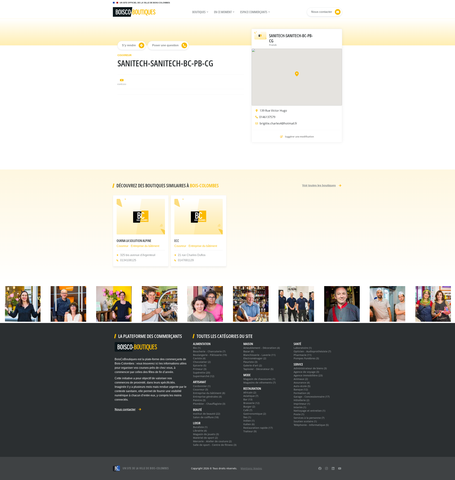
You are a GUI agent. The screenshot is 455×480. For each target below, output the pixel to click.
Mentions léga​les (251, 468)
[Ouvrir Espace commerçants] (269, 12)
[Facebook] (320, 468)
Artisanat (199, 382)
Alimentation (202, 344)
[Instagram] (326, 468)
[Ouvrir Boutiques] (207, 12)
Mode (246, 375)
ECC (176, 240)
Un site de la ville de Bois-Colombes (146, 468)
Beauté (197, 410)
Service (298, 364)
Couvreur (124, 55)
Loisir (196, 423)
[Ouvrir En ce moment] (233, 12)
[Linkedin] (333, 468)
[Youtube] (339, 468)
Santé (297, 344)
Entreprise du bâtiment (145, 245)
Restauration (252, 388)
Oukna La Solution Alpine (134, 240)
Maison (248, 344)
